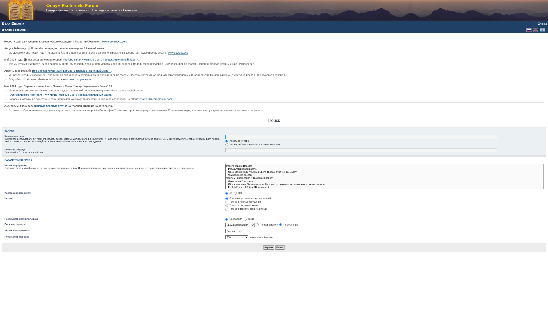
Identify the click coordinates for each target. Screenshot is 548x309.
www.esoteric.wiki (178, 52)
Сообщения (235, 219)
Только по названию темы (243, 205)
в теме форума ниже (78, 79)
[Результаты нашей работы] (384, 169)
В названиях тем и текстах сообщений (250, 198)
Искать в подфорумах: (17, 193)
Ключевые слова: (14, 136)
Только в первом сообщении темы (248, 209)
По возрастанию (268, 224)
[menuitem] (5, 24)
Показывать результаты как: (21, 219)
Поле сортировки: (15, 224)
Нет (239, 193)
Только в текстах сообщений (245, 201)
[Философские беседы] (384, 175)
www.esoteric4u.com (114, 41)
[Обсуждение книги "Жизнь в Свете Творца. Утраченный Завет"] (384, 172)
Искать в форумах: (15, 165)
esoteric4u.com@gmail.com (156, 99)
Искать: (8, 198)
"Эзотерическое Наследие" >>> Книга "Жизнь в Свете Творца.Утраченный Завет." (61, 94)
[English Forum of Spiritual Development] (384, 187)
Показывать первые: (16, 236)
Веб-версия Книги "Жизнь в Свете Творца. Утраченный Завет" (71, 70)
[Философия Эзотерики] (384, 181)
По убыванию (290, 224)
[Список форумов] (25, 10)
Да (230, 193)
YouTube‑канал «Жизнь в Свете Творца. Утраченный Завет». (101, 59)
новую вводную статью (52, 106)
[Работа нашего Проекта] (384, 166)
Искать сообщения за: (17, 230)
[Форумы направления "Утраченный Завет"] (384, 178)
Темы (250, 219)
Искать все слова (239, 140)
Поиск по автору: (14, 149)
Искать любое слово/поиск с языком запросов (254, 144)
